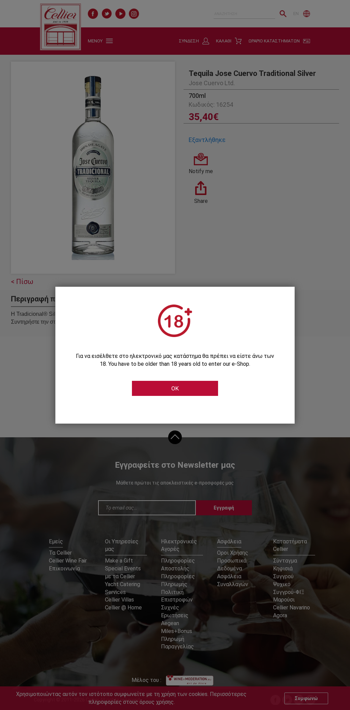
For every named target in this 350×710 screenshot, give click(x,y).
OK (175, 388)
